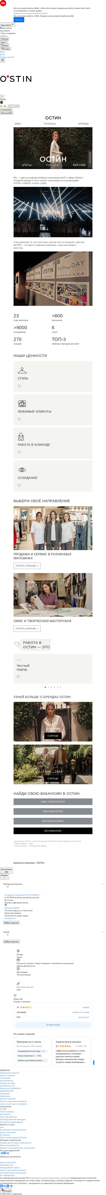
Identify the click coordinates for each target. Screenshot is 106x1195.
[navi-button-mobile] (2, 60)
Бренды (83, 124)
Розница (50, 124)
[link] (4, 45)
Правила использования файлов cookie (57, 15)
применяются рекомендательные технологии (50, 1177)
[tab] (6, 109)
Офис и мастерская (53, 802)
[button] (2, 51)
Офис (18, 124)
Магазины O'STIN (53, 811)
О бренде (53, 736)
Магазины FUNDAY (53, 821)
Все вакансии (53, 831)
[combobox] (6, 1190)
